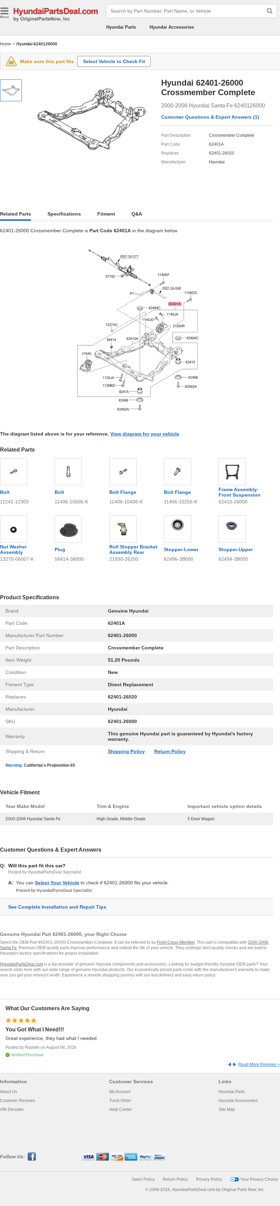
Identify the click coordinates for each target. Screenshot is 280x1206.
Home (5, 44)
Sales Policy (143, 1179)
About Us (8, 1091)
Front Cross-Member (176, 942)
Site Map (227, 1109)
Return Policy (170, 751)
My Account (119, 1091)
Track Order (120, 1100)
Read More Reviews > (259, 1064)
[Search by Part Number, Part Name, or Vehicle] (270, 11)
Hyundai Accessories (172, 27)
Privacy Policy (209, 1179)
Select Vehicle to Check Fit (114, 61)
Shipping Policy (126, 751)
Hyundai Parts (121, 27)
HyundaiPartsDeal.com (21, 964)
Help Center (120, 1109)
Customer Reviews (17, 1100)
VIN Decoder (12, 1109)
